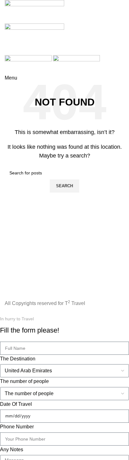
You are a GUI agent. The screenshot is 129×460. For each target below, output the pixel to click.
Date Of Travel (16, 404)
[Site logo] (34, 11)
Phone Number (17, 426)
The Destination (17, 358)
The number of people (24, 381)
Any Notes (11, 449)
